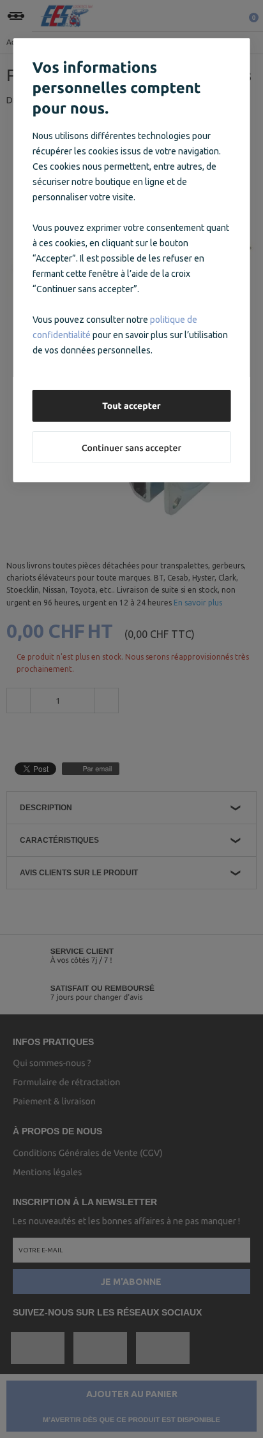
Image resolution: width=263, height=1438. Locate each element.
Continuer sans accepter (131, 448)
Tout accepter (131, 406)
